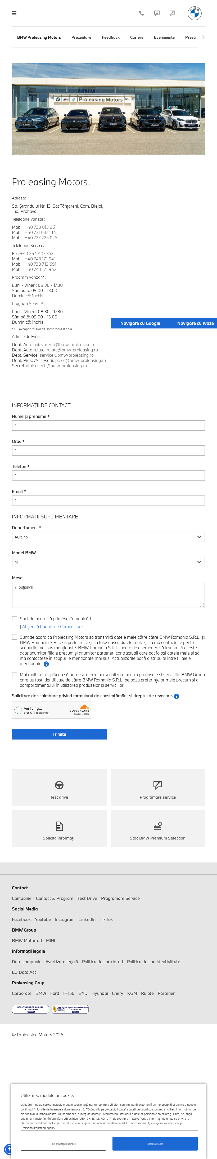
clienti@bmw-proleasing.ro (61, 365)
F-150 (69, 993)
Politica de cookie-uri (102, 961)
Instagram (65, 919)
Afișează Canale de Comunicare (52, 626)
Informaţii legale (28, 951)
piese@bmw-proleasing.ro (80, 360)
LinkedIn (87, 919)
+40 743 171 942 (40, 269)
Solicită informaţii (59, 838)
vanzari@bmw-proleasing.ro (68, 344)
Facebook (21, 919)
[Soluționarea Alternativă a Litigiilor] (70, 1009)
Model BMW (24, 552)
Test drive (59, 797)
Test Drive (87, 898)
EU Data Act (24, 972)
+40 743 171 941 (40, 258)
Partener (166, 993)
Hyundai (100, 993)
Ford (54, 993)
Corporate (21, 993)
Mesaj (18, 577)
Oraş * (18, 441)
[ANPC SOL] (30, 1009)
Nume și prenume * (31, 416)
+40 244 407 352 (141, 13)
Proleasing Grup (28, 982)
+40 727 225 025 (41, 237)
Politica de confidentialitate (153, 961)
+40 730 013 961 (41, 227)
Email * (19, 491)
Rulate (147, 993)
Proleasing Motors (195, 13)
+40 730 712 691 (40, 264)
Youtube (43, 919)
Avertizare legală (62, 961)
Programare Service (172, 13)
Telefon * (21, 466)
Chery (117, 993)
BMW (40, 993)
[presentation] (203, 37)
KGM (132, 993)
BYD (83, 993)
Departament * (27, 527)
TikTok (106, 919)
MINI (50, 940)
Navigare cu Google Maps (146, 323)
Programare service (158, 797)
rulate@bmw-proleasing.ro (72, 349)
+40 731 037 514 (40, 232)
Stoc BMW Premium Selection (158, 838)
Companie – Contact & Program (157, 13)
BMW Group (24, 930)
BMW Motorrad (27, 940)
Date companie (27, 961)
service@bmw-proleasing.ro (67, 355)
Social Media (25, 909)
